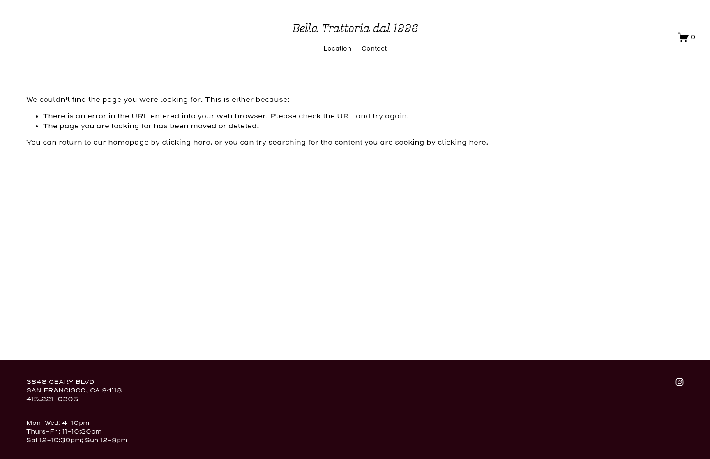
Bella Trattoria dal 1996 (355, 28)
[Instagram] (679, 382)
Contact (374, 49)
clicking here (186, 142)
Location (337, 49)
